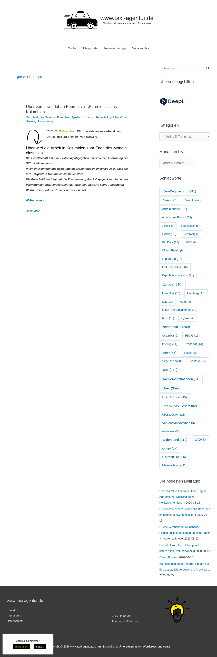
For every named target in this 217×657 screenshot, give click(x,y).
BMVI (191, 242)
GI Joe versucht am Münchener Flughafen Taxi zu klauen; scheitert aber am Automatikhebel (184, 532)
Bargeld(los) (190, 225)
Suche (72, 48)
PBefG (192, 335)
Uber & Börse (174, 397)
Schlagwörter (90, 48)
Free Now (171, 293)
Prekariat (194, 344)
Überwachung (173, 465)
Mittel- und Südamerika (179, 309)
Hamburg (196, 293)
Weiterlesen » (35, 200)
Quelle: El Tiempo (83, 117)
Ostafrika (170, 335)
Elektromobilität (175, 267)
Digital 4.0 (172, 259)
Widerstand (174, 440)
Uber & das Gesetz (179, 406)
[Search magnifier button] (207, 68)
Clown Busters (168, 557)
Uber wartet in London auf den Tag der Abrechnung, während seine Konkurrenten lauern (183, 496)
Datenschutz (15, 621)
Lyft (167, 301)
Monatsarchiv (140, 48)
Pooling (169, 344)
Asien (169, 200)
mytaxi (187, 318)
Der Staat (32, 117)
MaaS (185, 301)
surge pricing (172, 360)
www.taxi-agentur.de (126, 18)
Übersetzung (45, 121)
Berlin (169, 234)
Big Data (170, 242)
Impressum (14, 615)
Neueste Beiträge (115, 48)
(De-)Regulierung (179, 191)
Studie (191, 352)
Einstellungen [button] (21, 646)
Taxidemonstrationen (181, 379)
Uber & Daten (173, 414)
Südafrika (197, 361)
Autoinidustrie (174, 209)
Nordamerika (176, 327)
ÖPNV (169, 448)
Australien (192, 200)
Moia (168, 318)
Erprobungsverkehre (178, 275)
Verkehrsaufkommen (179, 423)
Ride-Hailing (104, 117)
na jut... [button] (40, 646)
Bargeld (168, 225)
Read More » (34, 211)
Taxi (170, 370)
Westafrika (170, 431)
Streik (169, 352)
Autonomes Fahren (177, 217)
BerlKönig (191, 234)
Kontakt (11, 610)
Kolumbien (63, 117)
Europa (172, 284)
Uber (171, 388)
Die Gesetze (47, 117)
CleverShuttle (173, 250)
